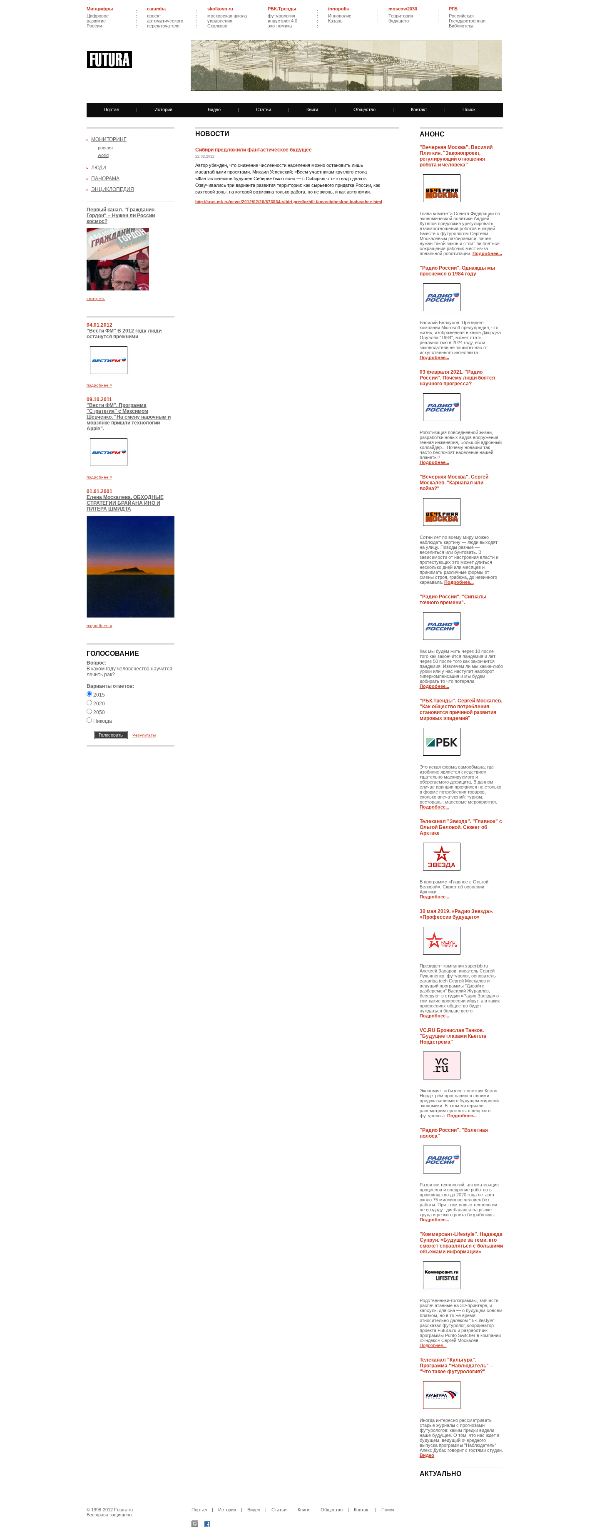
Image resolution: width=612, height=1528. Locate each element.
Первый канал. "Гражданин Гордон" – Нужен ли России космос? (121, 215)
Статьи (263, 109)
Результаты (144, 735)
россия (105, 147)
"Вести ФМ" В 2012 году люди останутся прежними (124, 334)
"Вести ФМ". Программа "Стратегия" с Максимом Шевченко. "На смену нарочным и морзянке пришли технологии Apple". (129, 417)
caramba (156, 8)
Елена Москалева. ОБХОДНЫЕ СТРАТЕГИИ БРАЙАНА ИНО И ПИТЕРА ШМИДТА (125, 503)
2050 (98, 712)
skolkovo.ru (220, 8)
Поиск (469, 109)
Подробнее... (433, 1345)
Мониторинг (109, 139)
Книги (312, 109)
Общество (364, 109)
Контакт (419, 109)
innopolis (338, 8)
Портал (111, 109)
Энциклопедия (112, 189)
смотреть (96, 298)
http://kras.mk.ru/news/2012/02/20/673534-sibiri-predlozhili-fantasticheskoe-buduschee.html (288, 201)
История (163, 109)
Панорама (105, 178)
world (103, 155)
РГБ (453, 8)
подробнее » (99, 385)
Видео (214, 109)
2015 (98, 695)
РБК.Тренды (282, 8)
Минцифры (100, 8)
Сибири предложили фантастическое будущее (253, 150)
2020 (98, 704)
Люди (98, 168)
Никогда (102, 721)
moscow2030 (402, 8)
